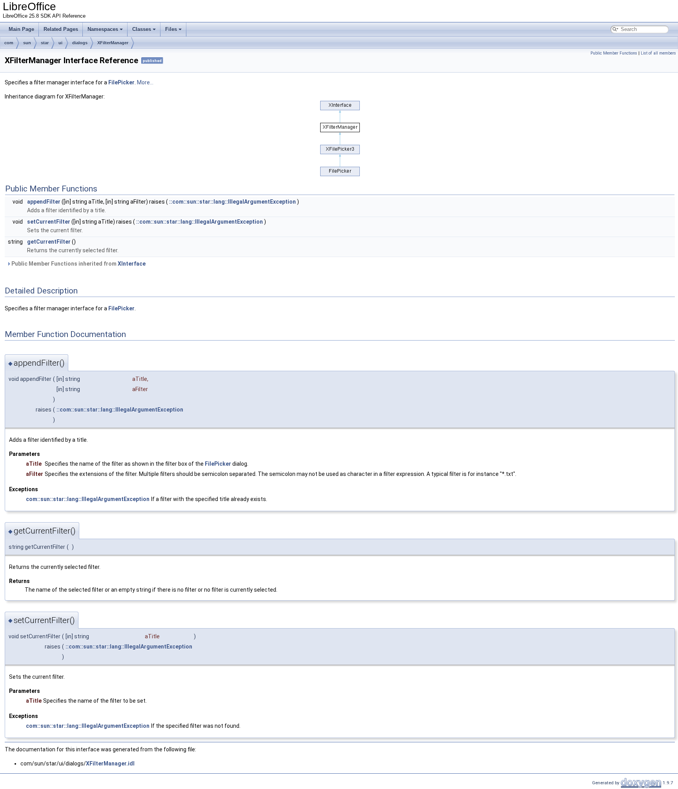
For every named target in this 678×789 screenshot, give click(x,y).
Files (171, 29)
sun (27, 42)
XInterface (132, 264)
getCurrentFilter (49, 242)
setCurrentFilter (48, 222)
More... (145, 82)
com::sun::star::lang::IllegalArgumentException (87, 499)
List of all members (658, 53)
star (45, 42)
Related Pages (61, 29)
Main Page (21, 29)
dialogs (79, 42)
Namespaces (102, 29)
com (8, 42)
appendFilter (43, 202)
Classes (141, 29)
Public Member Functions (614, 53)
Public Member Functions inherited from (78, 264)
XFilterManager (112, 42)
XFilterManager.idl (110, 763)
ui (60, 42)
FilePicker (121, 82)
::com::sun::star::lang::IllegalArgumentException (232, 202)
